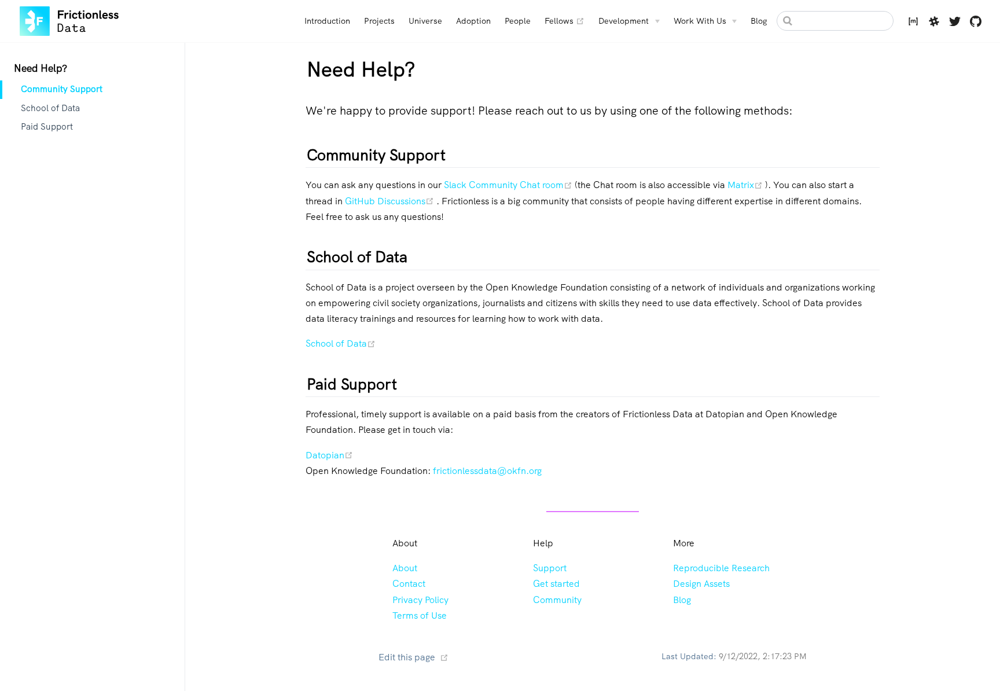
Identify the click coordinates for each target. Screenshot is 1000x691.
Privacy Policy (420, 600)
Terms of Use (419, 615)
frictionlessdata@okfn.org (487, 471)
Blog (759, 21)
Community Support (61, 89)
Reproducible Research (721, 568)
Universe (425, 21)
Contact (408, 584)
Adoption (473, 21)
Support (550, 568)
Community (557, 600)
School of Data (50, 108)
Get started (556, 584)
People (518, 21)
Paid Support (47, 127)
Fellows (564, 20)
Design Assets (701, 584)
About (404, 568)
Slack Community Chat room (509, 185)
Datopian (329, 455)
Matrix (746, 185)
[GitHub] (975, 22)
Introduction (327, 21)
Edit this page (406, 657)
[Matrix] (913, 22)
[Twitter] (954, 22)
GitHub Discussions (390, 201)
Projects (379, 21)
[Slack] (934, 22)
